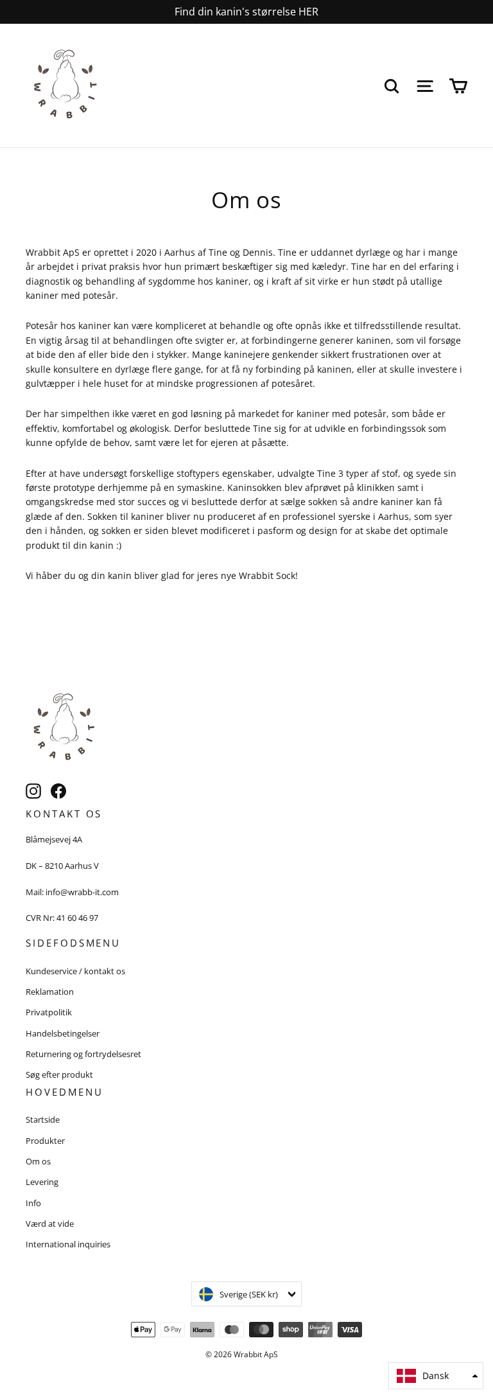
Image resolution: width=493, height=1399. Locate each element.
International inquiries (68, 1244)
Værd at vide (50, 1223)
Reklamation (50, 991)
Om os (38, 1161)
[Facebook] (58, 791)
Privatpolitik (49, 1012)
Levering (42, 1182)
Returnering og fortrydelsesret (83, 1054)
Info (33, 1203)
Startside (43, 1119)
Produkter (45, 1140)
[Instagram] (33, 791)
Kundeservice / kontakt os (75, 971)
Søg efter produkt (59, 1074)
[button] (435, 1375)
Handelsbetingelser (62, 1033)
